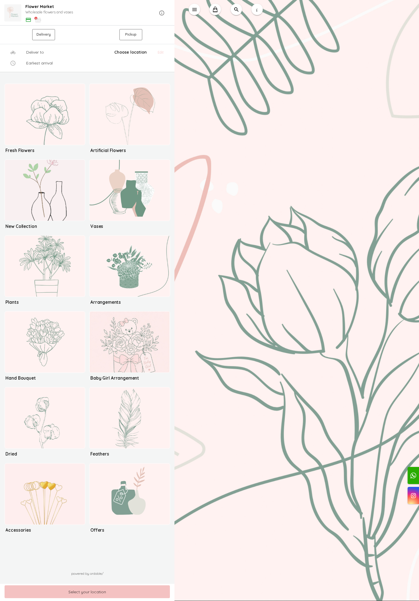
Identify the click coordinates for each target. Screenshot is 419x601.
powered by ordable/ (87, 573)
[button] (87, 13)
